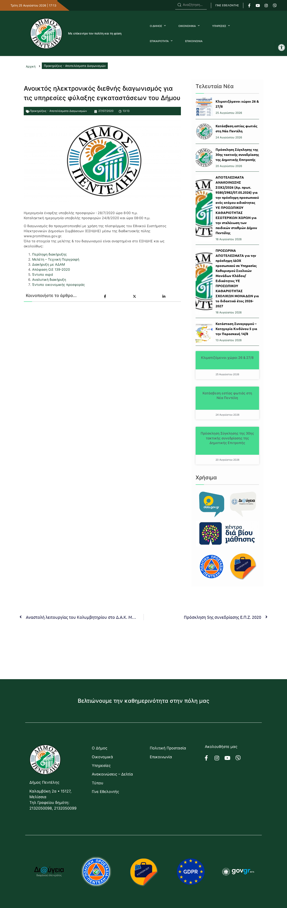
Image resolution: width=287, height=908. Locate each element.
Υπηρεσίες (101, 765)
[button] (281, 47)
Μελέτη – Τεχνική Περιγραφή (55, 259)
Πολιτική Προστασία (168, 748)
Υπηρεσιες (219, 26)
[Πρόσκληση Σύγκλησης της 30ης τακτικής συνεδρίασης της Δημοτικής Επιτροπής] (204, 157)
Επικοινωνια (194, 41)
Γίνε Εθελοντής (105, 791)
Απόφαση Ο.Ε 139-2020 (51, 269)
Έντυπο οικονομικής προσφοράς (58, 284)
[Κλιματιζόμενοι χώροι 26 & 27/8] (204, 107)
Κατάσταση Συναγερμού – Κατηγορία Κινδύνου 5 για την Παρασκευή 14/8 (236, 328)
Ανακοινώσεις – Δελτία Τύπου (112, 778)
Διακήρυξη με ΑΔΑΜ (48, 264)
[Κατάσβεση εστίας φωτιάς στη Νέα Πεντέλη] (204, 131)
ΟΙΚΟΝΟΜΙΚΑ (187, 26)
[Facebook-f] (249, 5)
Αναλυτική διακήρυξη (49, 279)
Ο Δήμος (99, 748)
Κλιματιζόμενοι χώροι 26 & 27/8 (227, 357)
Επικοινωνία (161, 757)
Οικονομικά (102, 757)
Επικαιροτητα (159, 41)
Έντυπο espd (42, 274)
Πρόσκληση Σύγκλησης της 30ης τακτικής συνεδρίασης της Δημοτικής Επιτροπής (237, 154)
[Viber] (274, 5)
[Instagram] (266, 5)
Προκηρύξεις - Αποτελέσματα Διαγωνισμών (58, 111)
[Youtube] (258, 5)
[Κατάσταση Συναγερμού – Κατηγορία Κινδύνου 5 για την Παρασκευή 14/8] (204, 331)
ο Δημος (156, 26)
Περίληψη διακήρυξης (49, 254)
